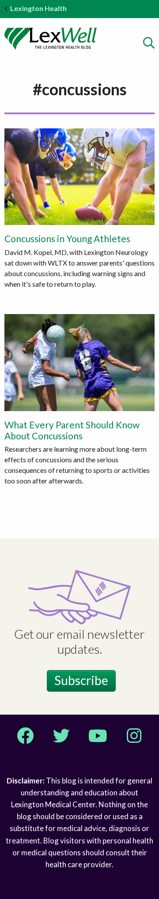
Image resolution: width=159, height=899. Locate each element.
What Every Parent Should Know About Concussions (72, 430)
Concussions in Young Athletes (67, 238)
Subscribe (81, 680)
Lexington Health (38, 8)
